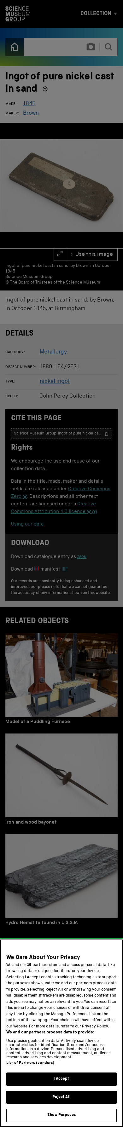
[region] (61, 1033)
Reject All (61, 1097)
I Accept (61, 1079)
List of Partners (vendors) (30, 1063)
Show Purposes (61, 1115)
